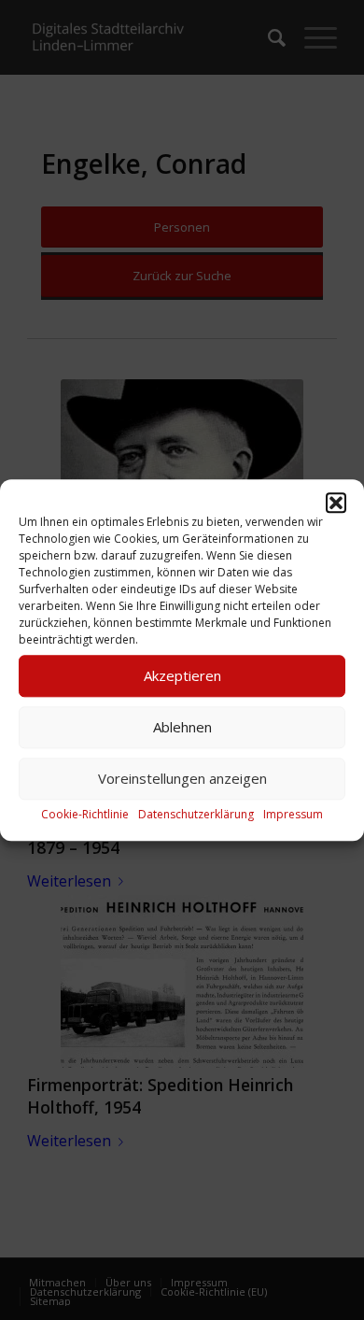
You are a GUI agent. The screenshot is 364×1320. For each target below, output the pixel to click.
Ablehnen (182, 726)
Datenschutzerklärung (196, 814)
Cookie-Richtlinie (85, 814)
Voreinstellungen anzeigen (182, 778)
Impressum (293, 814)
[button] (336, 502)
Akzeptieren (182, 675)
